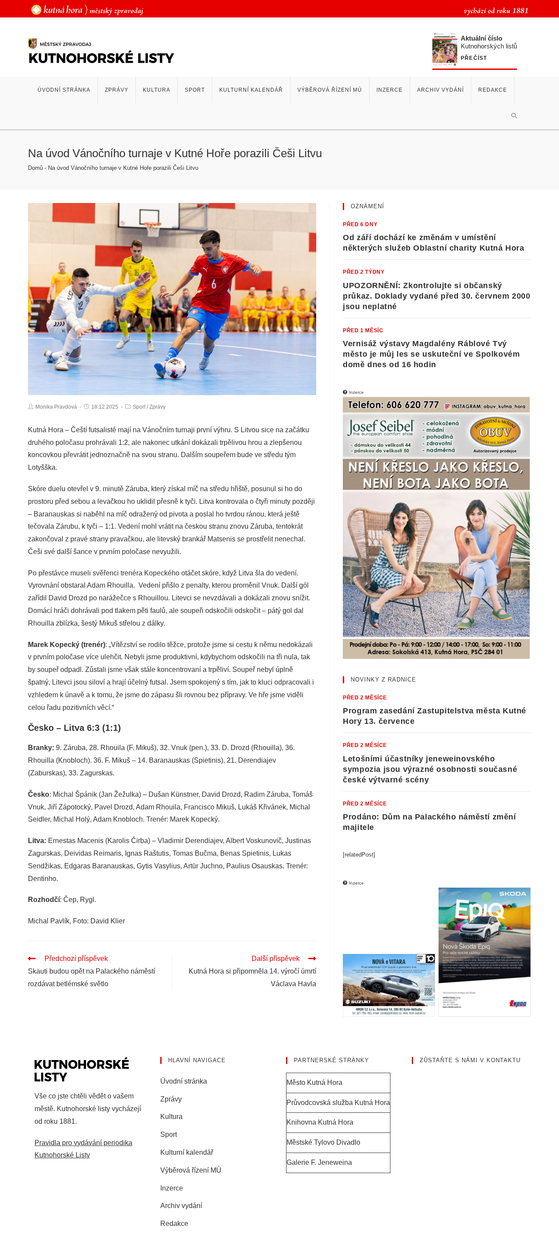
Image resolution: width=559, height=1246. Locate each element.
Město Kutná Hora (314, 1082)
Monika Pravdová (56, 407)
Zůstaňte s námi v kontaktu (470, 1060)
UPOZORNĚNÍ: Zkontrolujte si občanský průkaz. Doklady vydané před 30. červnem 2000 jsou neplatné (436, 296)
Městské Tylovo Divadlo (323, 1142)
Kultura (171, 1116)
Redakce (174, 1223)
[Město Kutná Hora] (87, 9)
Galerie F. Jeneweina (319, 1162)
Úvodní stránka (183, 1081)
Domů (35, 168)
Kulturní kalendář (186, 1152)
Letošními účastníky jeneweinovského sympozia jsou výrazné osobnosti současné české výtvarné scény (430, 769)
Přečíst (474, 58)
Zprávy (157, 407)
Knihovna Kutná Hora (319, 1122)
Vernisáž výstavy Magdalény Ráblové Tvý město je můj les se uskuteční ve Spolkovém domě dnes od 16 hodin (431, 354)
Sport (139, 407)
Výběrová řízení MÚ (190, 1170)
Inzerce (171, 1188)
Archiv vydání (181, 1205)
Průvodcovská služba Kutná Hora (338, 1102)
